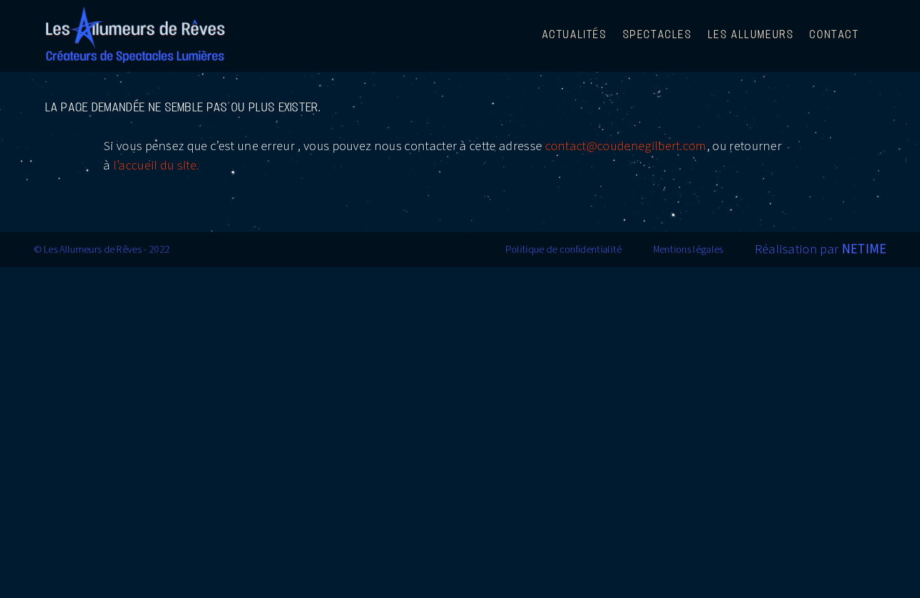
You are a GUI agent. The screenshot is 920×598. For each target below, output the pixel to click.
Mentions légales (688, 249)
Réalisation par (821, 249)
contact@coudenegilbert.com (626, 145)
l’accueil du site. (156, 165)
